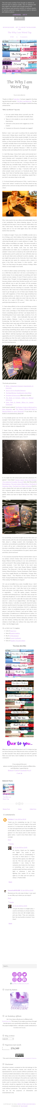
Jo (13, 847)
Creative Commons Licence (28, 1058)
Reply (9, 840)
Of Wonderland (14, 636)
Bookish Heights (15, 633)
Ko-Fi (29, 770)
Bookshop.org (6, 1021)
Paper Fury (13, 631)
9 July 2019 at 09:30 (20, 819)
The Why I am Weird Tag (19, 32)
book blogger (8, 27)
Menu (20, 18)
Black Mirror (25, 484)
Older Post (33, 809)
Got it (25, 15)
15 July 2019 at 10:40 (21, 847)
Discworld (20, 482)
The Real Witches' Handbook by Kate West (18, 393)
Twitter (17, 770)
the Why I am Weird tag (24, 101)
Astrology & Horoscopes (13, 395)
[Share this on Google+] (21, 773)
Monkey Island (19, 480)
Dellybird (11, 819)
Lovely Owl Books (16, 638)
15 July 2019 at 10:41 (21, 906)
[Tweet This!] (19, 773)
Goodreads (23, 770)
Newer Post (6, 809)
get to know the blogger (26, 27)
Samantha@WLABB (14, 890)
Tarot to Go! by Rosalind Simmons (16, 390)
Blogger (24, 1106)
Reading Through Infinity (17, 640)
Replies (11, 844)
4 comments (23, 37)
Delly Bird (16, 99)
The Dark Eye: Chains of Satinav (22, 486)
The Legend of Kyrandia (9, 482)
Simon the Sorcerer (30, 480)
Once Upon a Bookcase (26, 1104)
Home (20, 809)
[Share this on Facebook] (17, 773)
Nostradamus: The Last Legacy (11, 484)
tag (19, 29)
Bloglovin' (11, 770)
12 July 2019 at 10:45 (27, 890)
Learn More (17, 15)
